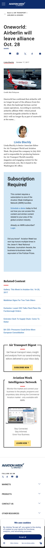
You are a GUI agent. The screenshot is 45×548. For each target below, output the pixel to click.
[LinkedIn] (17, 477)
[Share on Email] (10, 54)
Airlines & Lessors (15, 15)
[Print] (40, 54)
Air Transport (20, 13)
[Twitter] (3, 477)
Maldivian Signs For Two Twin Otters (19, 300)
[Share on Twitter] (25, 54)
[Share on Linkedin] (18, 54)
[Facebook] (8, 477)
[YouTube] (12, 477)
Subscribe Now (21, 367)
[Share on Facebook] (33, 54)
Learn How (21, 443)
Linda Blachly (9, 62)
